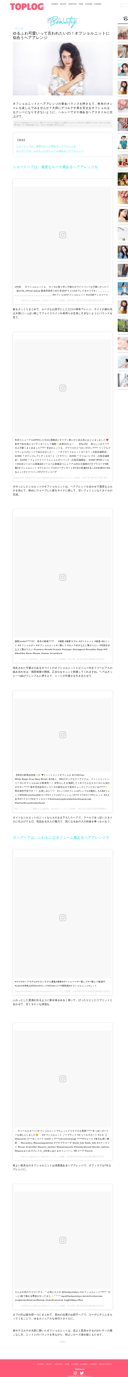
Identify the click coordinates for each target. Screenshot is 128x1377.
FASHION (54, 4)
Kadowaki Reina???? (25, 477)
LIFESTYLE (73, 4)
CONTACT (93, 1364)
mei (23, 1156)
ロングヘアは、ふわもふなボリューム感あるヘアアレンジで (50, 151)
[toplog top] (27, 6)
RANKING (97, 4)
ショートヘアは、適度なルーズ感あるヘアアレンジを (46, 146)
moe (23, 659)
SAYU (24, 300)
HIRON (24, 1306)
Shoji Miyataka (23, 991)
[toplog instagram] (75, 1373)
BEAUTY (63, 4)
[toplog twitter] (82, 1373)
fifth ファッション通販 (25, 808)
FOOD (81, 4)
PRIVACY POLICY (105, 1364)
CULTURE (88, 4)
